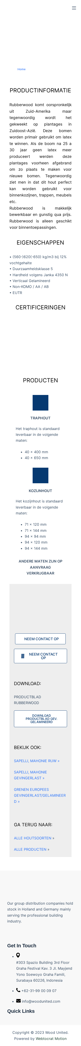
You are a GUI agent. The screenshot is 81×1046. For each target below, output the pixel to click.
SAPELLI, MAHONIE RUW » (37, 761)
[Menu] (74, 8)
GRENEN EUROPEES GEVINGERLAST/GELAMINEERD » (40, 795)
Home (22, 69)
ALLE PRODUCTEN (32, 849)
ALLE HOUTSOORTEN (34, 838)
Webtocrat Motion (51, 1038)
